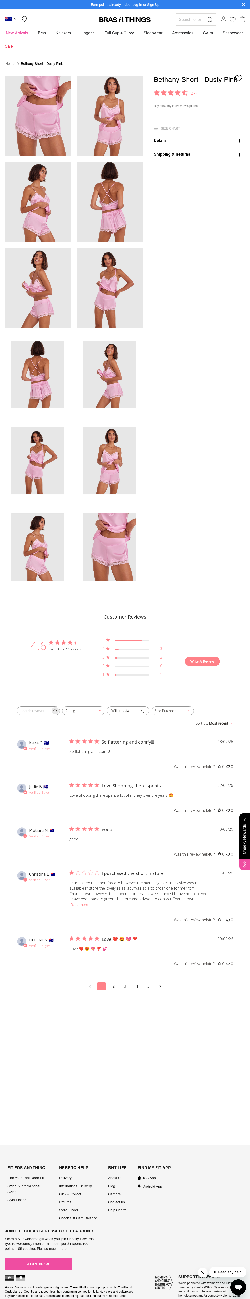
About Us (115, 1178)
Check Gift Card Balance (78, 1218)
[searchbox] (34, 711)
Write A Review (202, 661)
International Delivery (75, 1186)
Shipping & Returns (172, 154)
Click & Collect (70, 1194)
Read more (79, 904)
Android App (152, 1186)
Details (160, 140)
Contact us (116, 1202)
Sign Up (153, 5)
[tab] (199, 140)
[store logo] (125, 19)
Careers (114, 1194)
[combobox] (83, 710)
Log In (137, 5)
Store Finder (68, 1210)
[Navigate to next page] (160, 986)
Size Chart (170, 128)
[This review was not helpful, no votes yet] (228, 766)
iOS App (149, 1178)
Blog (111, 1186)
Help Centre (117, 1210)
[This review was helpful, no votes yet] (219, 766)
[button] (11, 19)
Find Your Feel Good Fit (25, 1178)
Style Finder (16, 1200)
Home (10, 64)
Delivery (65, 1178)
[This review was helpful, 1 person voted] (219, 920)
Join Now (38, 1264)
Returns (65, 1202)
